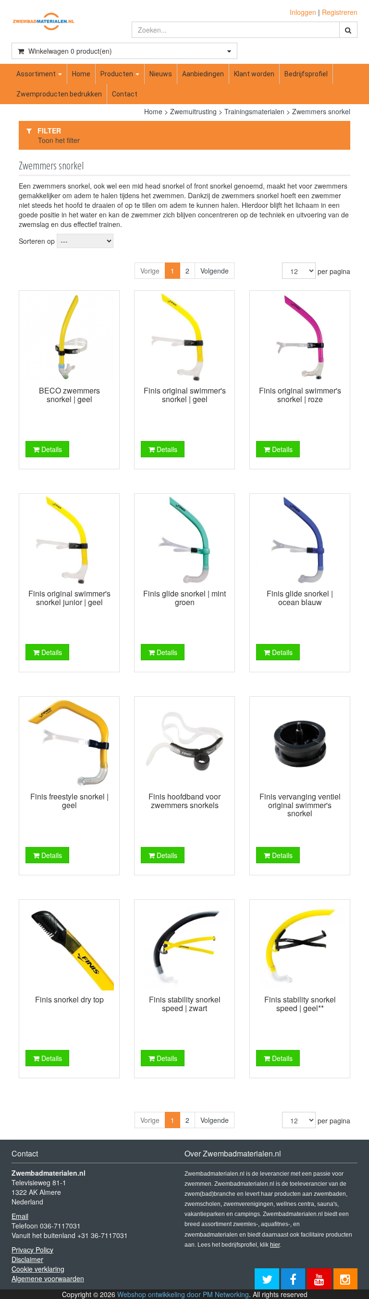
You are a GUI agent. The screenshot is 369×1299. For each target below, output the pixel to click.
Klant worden (254, 74)
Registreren (339, 12)
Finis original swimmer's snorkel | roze (300, 395)
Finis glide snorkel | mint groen (184, 598)
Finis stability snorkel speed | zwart (185, 1003)
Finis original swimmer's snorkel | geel (185, 395)
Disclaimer (27, 1259)
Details (50, 449)
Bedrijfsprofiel (306, 74)
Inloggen (303, 12)
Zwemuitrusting (193, 111)
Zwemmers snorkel (321, 111)
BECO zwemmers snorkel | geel (69, 395)
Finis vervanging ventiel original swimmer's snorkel (300, 805)
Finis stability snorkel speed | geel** (300, 1003)
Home (81, 74)
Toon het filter (59, 140)
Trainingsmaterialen (254, 111)
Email (20, 1216)
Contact (124, 94)
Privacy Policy (32, 1249)
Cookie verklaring (38, 1269)
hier (275, 1244)
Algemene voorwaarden (48, 1278)
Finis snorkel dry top (69, 999)
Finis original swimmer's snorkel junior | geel (69, 598)
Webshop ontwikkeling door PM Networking (183, 1294)
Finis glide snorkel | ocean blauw (300, 598)
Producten (117, 74)
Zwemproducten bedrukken (59, 94)
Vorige (150, 270)
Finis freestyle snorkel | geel (69, 800)
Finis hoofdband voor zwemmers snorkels (184, 800)
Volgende (214, 270)
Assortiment (36, 74)
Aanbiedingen (203, 74)
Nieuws (160, 74)
